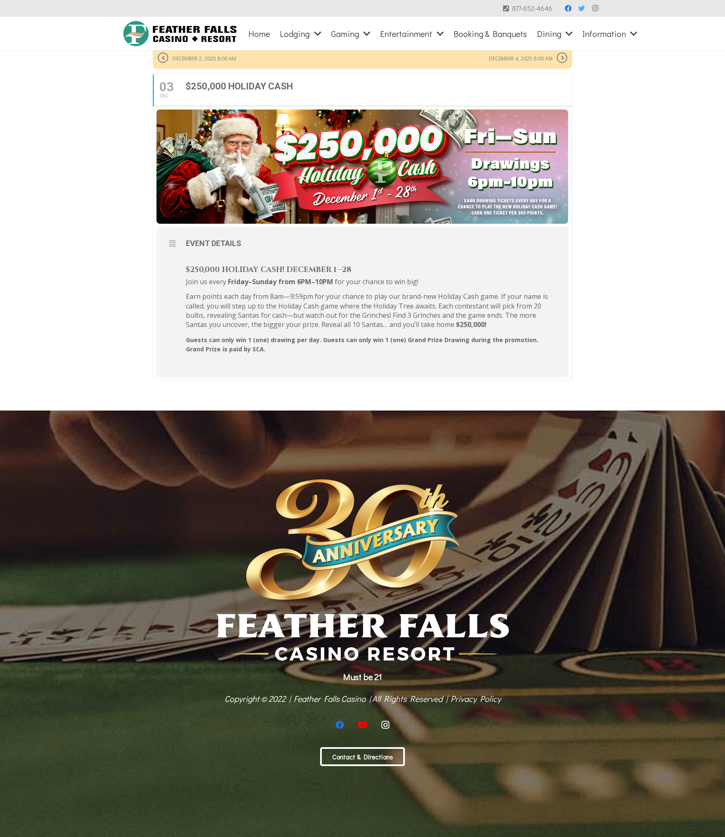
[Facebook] (568, 8)
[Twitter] (581, 8)
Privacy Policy (476, 698)
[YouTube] (362, 724)
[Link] (180, 33)
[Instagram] (595, 8)
